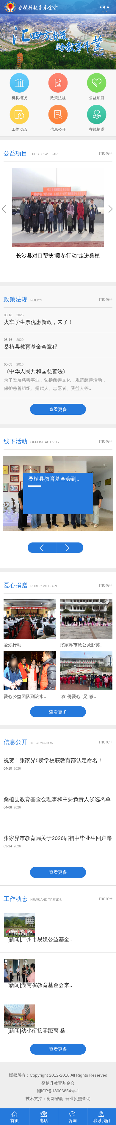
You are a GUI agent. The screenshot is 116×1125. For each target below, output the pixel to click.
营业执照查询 (77, 1098)
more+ (105, 153)
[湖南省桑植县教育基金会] (31, 5)
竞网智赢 (55, 1098)
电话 (44, 1120)
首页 (14, 1120)
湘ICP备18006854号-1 (58, 1091)
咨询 (72, 1120)
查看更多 (58, 409)
